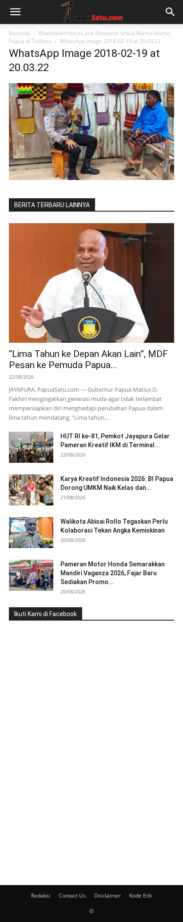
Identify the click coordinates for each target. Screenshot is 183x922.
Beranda (19, 33)
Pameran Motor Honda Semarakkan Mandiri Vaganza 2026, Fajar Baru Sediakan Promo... (112, 573)
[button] (15, 12)
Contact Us (72, 895)
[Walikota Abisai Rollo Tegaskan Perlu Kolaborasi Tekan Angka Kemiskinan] (31, 532)
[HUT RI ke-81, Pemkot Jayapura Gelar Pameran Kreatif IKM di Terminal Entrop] (31, 447)
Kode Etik (140, 895)
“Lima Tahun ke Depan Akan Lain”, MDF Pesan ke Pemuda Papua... (88, 359)
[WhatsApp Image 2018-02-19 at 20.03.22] (91, 177)
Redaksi (40, 895)
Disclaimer (107, 895)
